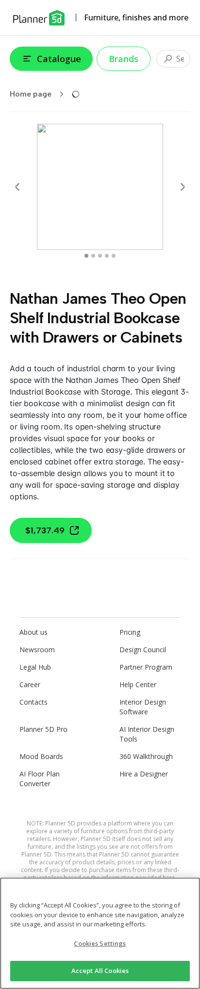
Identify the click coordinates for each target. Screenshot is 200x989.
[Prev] (17, 187)
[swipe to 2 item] (100, 256)
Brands (123, 59)
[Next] (182, 187)
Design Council (142, 649)
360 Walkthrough (146, 756)
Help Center (137, 684)
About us (33, 632)
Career (29, 684)
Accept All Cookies (100, 970)
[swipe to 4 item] (114, 256)
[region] (100, 933)
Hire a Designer (143, 773)
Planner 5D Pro (43, 729)
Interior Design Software (142, 706)
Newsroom (37, 649)
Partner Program (145, 667)
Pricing (129, 632)
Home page (30, 94)
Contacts (33, 702)
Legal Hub (35, 667)
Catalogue (59, 59)
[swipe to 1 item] (93, 256)
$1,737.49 (45, 530)
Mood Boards (41, 756)
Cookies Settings (100, 943)
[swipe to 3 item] (107, 256)
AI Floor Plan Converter (39, 778)
